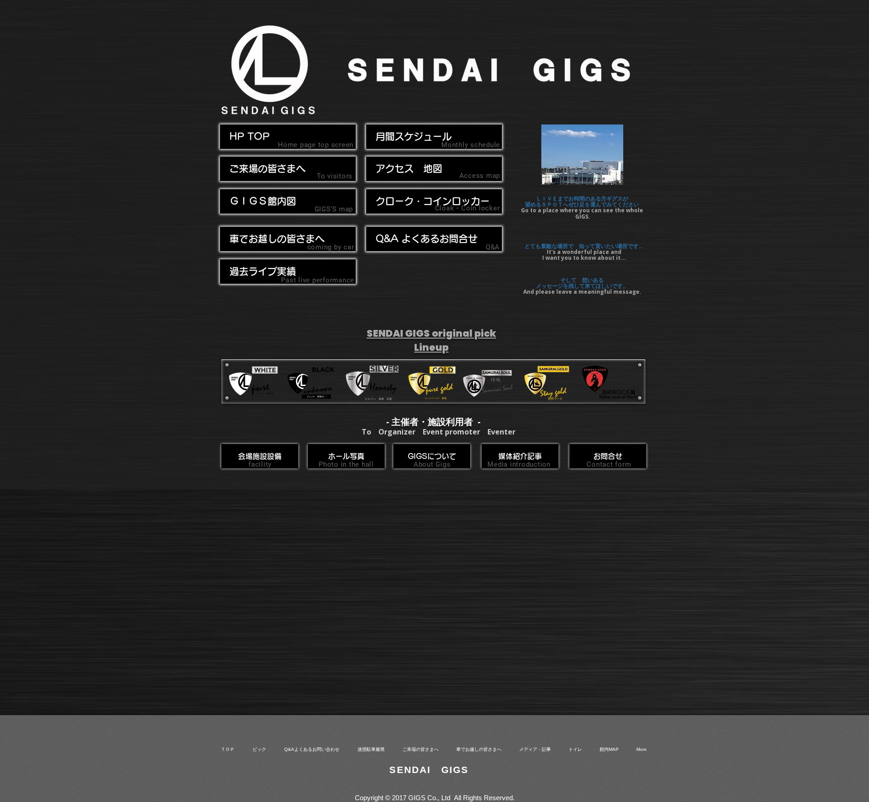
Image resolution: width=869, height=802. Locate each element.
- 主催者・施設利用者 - (433, 421)
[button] (288, 239)
